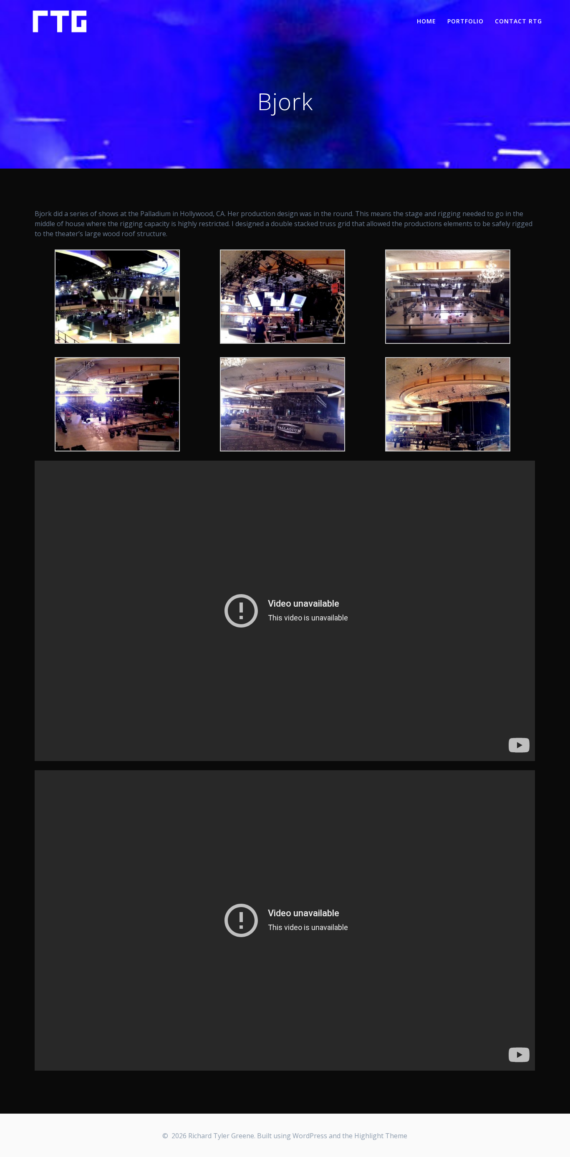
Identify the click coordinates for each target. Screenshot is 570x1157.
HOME (426, 21)
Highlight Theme (380, 1135)
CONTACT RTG (518, 21)
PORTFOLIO (465, 21)
